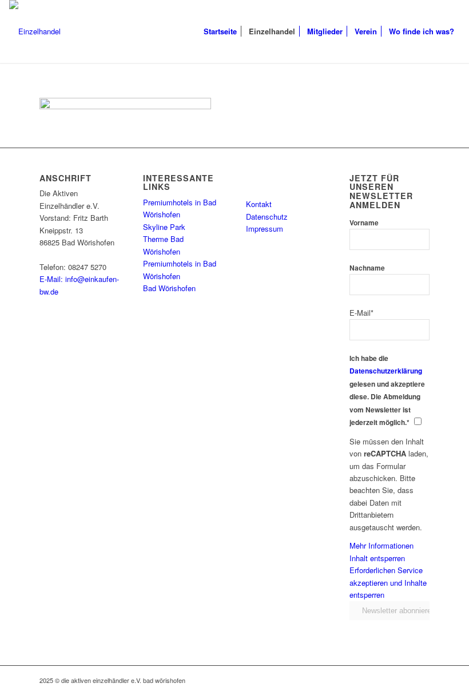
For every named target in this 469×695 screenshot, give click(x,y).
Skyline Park (164, 226)
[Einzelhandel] (35, 31)
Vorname (364, 223)
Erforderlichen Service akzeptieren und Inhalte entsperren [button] (388, 582)
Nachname (367, 268)
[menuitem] (220, 31)
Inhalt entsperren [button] (377, 558)
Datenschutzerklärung (385, 371)
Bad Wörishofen (169, 288)
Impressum (264, 228)
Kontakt (259, 203)
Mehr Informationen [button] (381, 545)
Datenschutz (267, 216)
